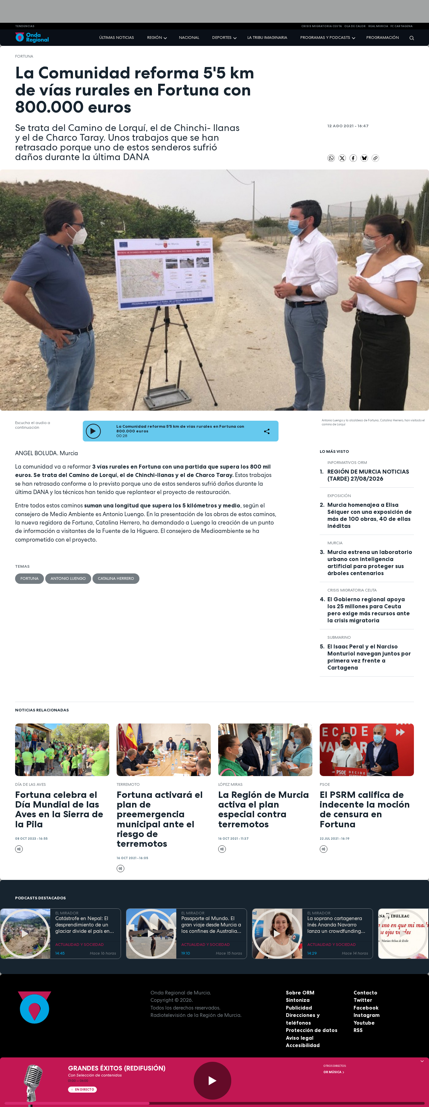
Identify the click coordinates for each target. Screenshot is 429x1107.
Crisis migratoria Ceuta (352, 590)
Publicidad (299, 1008)
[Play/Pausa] (213, 1081)
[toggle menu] (166, 37)
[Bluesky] (365, 157)
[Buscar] (409, 38)
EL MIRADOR (66, 913)
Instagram (367, 1015)
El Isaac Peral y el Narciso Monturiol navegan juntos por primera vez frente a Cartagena (369, 657)
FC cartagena (401, 26)
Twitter (363, 1000)
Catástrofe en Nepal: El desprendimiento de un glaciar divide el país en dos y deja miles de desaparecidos (82, 924)
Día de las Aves (30, 784)
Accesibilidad (303, 1045)
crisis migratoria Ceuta (321, 26)
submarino (339, 637)
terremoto (128, 784)
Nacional (189, 37)
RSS (358, 1030)
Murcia (335, 543)
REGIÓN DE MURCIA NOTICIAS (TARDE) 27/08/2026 (368, 475)
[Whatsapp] (331, 158)
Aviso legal (299, 1038)
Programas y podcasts (325, 37)
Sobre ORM (300, 992)
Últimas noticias (116, 37)
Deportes (222, 37)
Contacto (365, 992)
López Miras (230, 784)
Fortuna (24, 56)
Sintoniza (298, 1000)
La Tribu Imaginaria (267, 37)
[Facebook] (354, 157)
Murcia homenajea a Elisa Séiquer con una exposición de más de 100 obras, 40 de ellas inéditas (369, 515)
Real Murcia (378, 26)
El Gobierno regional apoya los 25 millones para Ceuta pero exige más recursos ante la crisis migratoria (368, 610)
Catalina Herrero (116, 578)
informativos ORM (347, 462)
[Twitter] (343, 157)
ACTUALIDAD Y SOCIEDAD (79, 944)
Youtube (364, 1023)
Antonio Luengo (68, 578)
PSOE (325, 784)
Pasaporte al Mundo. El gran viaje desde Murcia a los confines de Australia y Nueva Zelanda (211, 924)
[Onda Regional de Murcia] (32, 37)
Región (154, 37)
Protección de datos (312, 1030)
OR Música (332, 1072)
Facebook (366, 1008)
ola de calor (355, 26)
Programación (382, 37)
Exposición (339, 495)
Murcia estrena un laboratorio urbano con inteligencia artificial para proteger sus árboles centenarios (369, 562)
